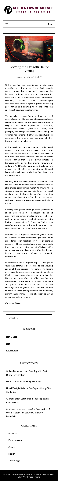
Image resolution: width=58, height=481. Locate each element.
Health (11, 453)
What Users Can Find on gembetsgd (23, 381)
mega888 (34, 187)
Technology (14, 460)
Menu (49, 23)
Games (18, 303)
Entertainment (15, 440)
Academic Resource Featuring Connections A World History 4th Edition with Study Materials (28, 413)
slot (8, 343)
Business (12, 433)
